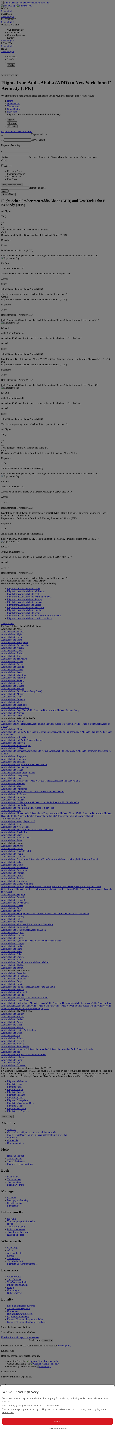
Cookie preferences (57, 1428)
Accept (57, 1421)
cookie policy (8, 1412)
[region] (57, 1410)
